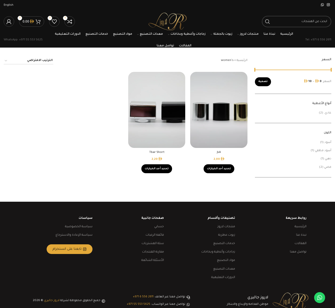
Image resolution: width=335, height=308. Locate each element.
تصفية (263, 81)
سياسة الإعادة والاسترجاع (74, 235)
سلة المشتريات (153, 243)
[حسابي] (9, 22)
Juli (219, 152)
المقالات (300, 243)
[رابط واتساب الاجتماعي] (322, 5)
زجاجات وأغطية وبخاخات (218, 252)
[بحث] (267, 21)
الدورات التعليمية (223, 277)
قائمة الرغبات (155, 235)
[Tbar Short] (156, 110)
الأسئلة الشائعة (152, 260)
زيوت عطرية (226, 235)
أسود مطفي (323, 150)
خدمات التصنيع (224, 243)
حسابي (159, 226)
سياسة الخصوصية (78, 226)
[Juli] (218, 110)
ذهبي (328, 159)
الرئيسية (242, 60)
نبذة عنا (301, 235)
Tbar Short (156, 152)
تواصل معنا (298, 252)
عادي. (327, 113)
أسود (327, 142)
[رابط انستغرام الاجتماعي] (328, 5)
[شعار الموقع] (167, 22)
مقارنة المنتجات (153, 252)
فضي (327, 167)
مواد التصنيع (226, 260)
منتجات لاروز (226, 226)
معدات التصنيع (224, 269)
